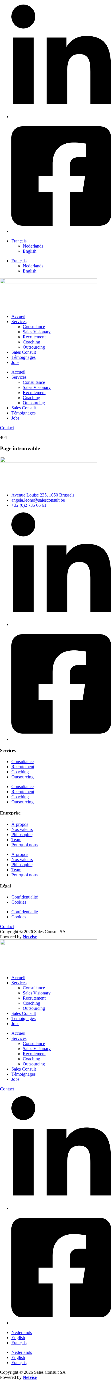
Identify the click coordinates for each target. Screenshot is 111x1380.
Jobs (15, 362)
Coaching (31, 342)
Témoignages (23, 357)
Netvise (30, 936)
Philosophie (21, 834)
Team (16, 839)
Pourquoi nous (24, 844)
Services (18, 321)
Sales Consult (23, 352)
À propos (19, 824)
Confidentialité (24, 897)
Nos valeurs (22, 829)
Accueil (18, 316)
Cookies (18, 902)
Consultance (34, 326)
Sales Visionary (37, 331)
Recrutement (34, 336)
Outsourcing (34, 347)
